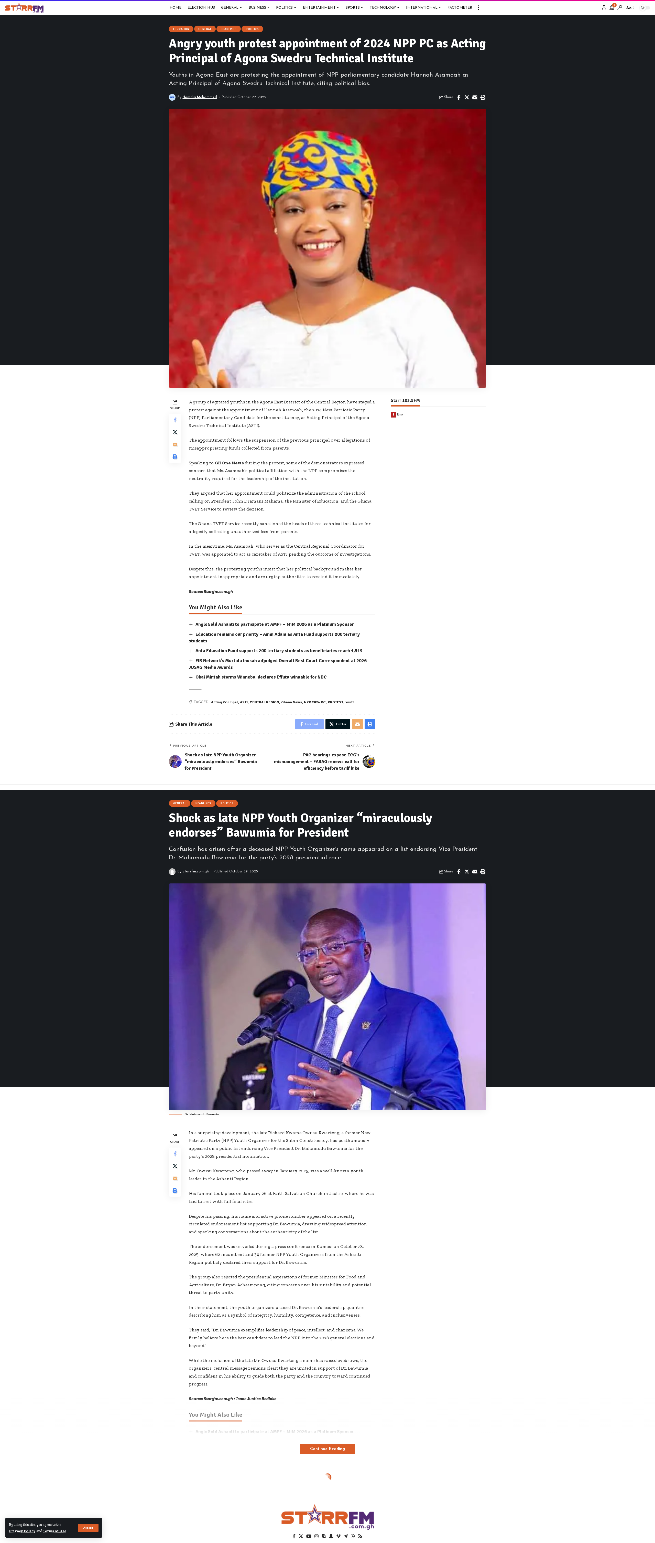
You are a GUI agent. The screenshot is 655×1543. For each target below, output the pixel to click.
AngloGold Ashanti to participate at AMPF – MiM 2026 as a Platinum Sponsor (274, 624)
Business (180, 1483)
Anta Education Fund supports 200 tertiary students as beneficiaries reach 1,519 (279, 650)
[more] (478, 7)
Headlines (229, 29)
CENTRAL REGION (264, 702)
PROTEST (335, 702)
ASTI (244, 702)
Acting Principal (224, 702)
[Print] (482, 97)
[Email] (474, 97)
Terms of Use (54, 1531)
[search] (619, 7)
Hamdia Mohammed (199, 97)
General (204, 29)
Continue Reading (327, 1449)
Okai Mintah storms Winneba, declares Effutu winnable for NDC (261, 677)
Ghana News (291, 702)
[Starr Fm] (24, 7)
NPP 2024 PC (315, 702)
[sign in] (604, 7)
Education (181, 29)
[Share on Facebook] (458, 97)
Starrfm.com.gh (195, 871)
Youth (350, 702)
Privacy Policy (22, 1531)
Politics (252, 29)
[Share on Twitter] (466, 97)
